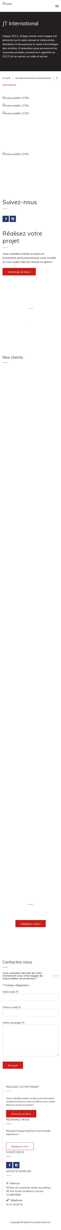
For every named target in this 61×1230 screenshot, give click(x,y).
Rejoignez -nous (19, 1146)
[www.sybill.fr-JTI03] (30, 113)
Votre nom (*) (11, 991)
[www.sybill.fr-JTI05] (30, 97)
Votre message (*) (13, 1022)
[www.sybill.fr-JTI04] (30, 105)
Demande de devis (19, 272)
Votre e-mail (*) (12, 1007)
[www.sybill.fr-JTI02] (30, 154)
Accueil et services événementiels (33, 78)
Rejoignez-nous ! (31, 923)
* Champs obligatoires (16, 985)
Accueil (6, 78)
